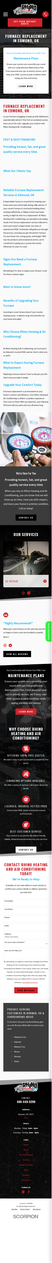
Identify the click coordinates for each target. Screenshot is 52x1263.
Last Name (9, 909)
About (26, 1150)
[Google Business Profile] (23, 1192)
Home (26, 1144)
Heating (26, 1160)
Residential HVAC (26, 1165)
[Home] (25, 9)
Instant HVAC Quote (48, 631)
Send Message (26, 990)
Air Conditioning (26, 1154)
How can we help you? (13, 950)
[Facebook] (28, 1192)
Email (7, 926)
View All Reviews (17, 654)
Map (26, 1118)
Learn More (26, 86)
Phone (7, 917)
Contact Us (26, 517)
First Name (9, 901)
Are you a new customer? (15, 942)
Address (8, 934)
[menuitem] (14, 1209)
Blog (26, 1170)
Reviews (26, 1175)
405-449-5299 (26, 1101)
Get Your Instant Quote (25, 22)
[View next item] (28, 593)
